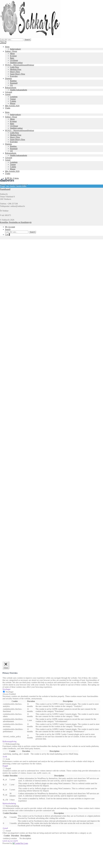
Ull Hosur (14, 60)
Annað (7, 94)
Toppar (13, 99)
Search (27, 40)
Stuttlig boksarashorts (18, 90)
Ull (11, 85)
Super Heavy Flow (17, 74)
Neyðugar (9, 692)
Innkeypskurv (15, 49)
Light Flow (14, 67)
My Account (10, 227)
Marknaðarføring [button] (9, 803)
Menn (12, 53)
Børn (12, 58)
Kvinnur (13, 56)
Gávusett (8, 92)
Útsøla (7, 108)
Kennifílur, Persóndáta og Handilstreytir (16, 222)
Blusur (12, 103)
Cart (7, 234)
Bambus (13, 81)
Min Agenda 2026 (12, 106)
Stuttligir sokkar (16, 63)
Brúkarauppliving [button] (9, 741)
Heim (7, 47)
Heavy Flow (15, 72)
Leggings (13, 97)
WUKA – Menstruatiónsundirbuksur (19, 65)
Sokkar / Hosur (11, 51)
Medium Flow (15, 69)
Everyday (14, 76)
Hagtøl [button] (5, 766)
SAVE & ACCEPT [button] (10, 841)
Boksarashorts (10, 87)
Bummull (13, 83)
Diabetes (8, 78)
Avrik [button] (5, 756)
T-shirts (13, 101)
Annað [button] (5, 828)
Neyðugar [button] (6, 689)
